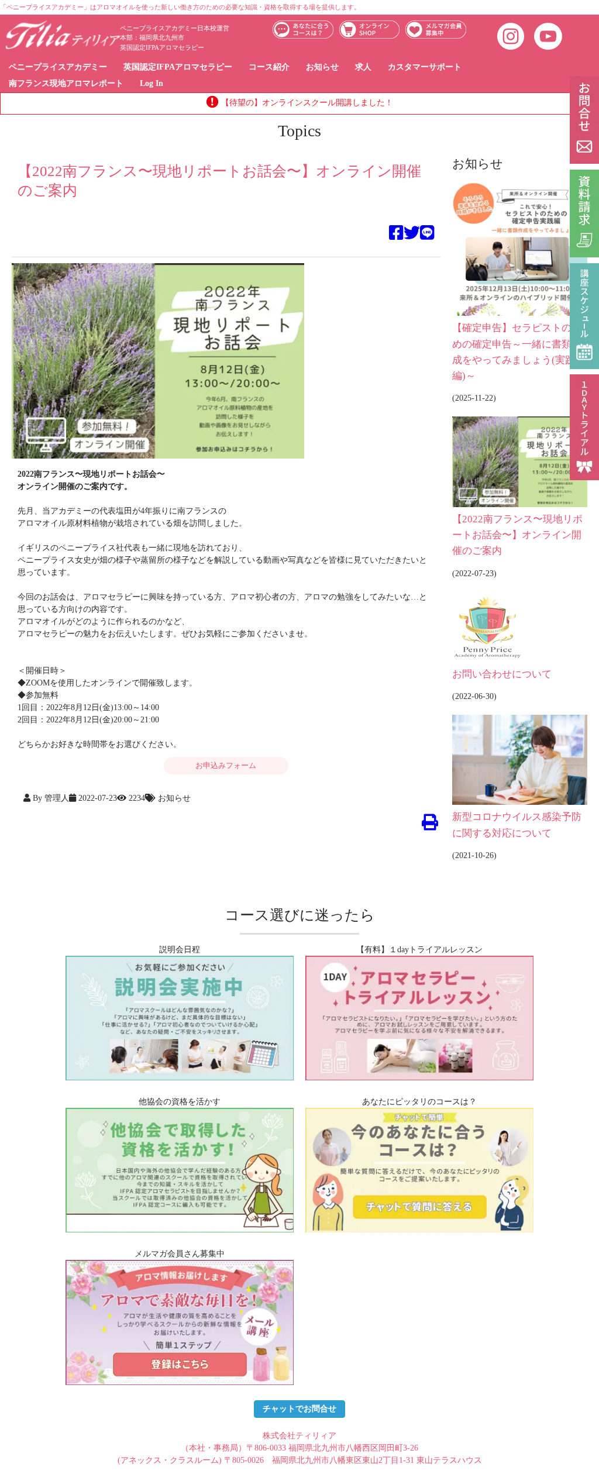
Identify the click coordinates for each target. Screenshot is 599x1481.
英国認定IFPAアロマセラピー (177, 67)
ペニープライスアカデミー (58, 67)
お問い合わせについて (502, 674)
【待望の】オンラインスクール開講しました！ (307, 102)
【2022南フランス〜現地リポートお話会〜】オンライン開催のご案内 (517, 535)
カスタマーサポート (425, 67)
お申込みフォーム (225, 765)
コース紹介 (269, 67)
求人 (363, 67)
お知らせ (322, 67)
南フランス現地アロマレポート (66, 83)
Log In (151, 83)
